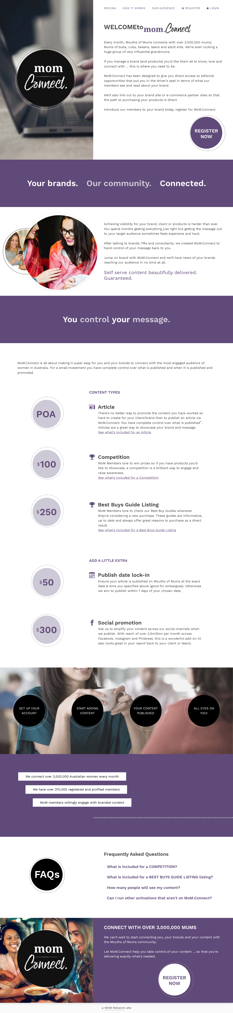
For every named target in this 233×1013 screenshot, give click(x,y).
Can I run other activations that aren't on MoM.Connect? (159, 898)
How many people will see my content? (143, 887)
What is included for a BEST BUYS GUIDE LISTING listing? (160, 877)
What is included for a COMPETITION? (142, 866)
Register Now (206, 133)
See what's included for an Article (124, 432)
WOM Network (114, 1008)
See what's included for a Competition (128, 477)
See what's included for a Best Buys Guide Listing (137, 530)
